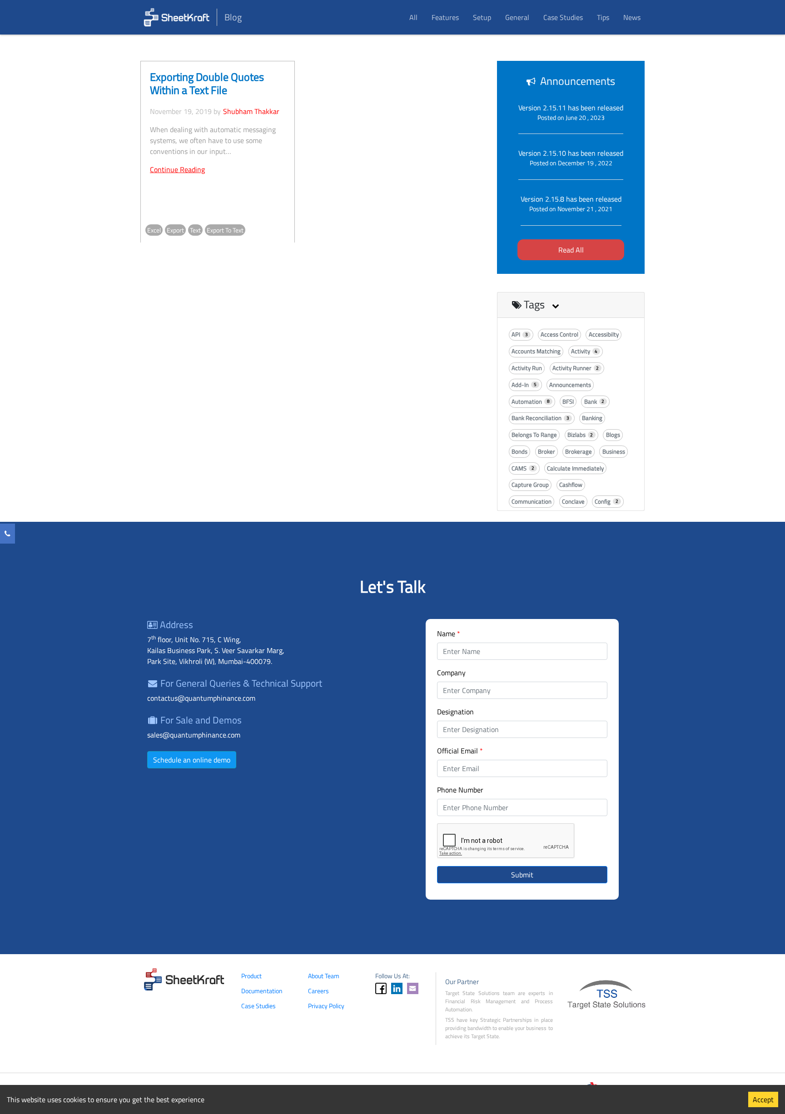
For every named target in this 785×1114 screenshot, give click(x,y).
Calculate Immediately (575, 468)
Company (451, 672)
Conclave (573, 501)
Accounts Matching (536, 351)
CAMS (523, 468)
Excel (154, 230)
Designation (455, 711)
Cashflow (570, 484)
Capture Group (530, 484)
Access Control (559, 334)
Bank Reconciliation (540, 417)
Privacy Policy (326, 1005)
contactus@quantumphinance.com (201, 698)
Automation (531, 401)
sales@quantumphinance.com (193, 734)
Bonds (519, 451)
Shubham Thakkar (251, 111)
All (413, 17)
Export (175, 230)
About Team (323, 975)
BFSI (568, 401)
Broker (546, 451)
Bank (594, 401)
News (632, 17)
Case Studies (563, 17)
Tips (603, 17)
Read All (571, 249)
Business (613, 451)
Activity (584, 351)
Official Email (460, 750)
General (517, 17)
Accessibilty (604, 334)
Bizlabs (580, 434)
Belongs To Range (534, 434)
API (520, 334)
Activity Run (527, 367)
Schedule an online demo (191, 759)
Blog (233, 17)
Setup (482, 17)
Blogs (613, 434)
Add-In (524, 384)
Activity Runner (575, 367)
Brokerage (578, 451)
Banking (592, 417)
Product (251, 975)
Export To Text (225, 230)
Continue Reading (177, 169)
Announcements (570, 384)
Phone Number (460, 789)
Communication (531, 501)
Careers (318, 990)
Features (445, 17)
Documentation (262, 990)
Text (195, 230)
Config (606, 501)
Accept (763, 1099)
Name (448, 633)
